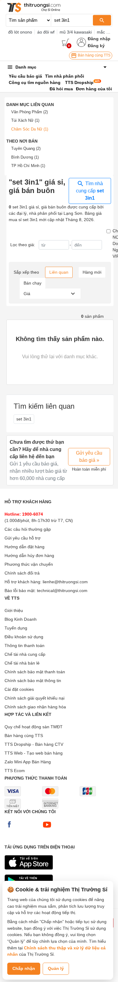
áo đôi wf (45, 32)
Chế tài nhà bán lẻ (22, 663)
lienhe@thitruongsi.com (65, 581)
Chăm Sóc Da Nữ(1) (29, 129)
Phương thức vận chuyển (29, 564)
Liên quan (58, 272)
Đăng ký (96, 45)
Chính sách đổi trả (22, 573)
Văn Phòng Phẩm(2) (29, 112)
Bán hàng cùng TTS (93, 55)
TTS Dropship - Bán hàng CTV (34, 744)
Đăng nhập (99, 38)
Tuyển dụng (16, 628)
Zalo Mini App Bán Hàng (28, 761)
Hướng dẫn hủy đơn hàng (29, 555)
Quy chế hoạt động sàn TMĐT (34, 726)
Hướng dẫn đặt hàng (24, 546)
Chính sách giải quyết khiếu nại (34, 698)
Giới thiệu (14, 610)
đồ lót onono (20, 32)
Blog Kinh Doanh (21, 619)
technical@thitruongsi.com (62, 590)
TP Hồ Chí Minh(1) (28, 165)
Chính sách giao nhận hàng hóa (35, 706)
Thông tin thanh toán (24, 645)
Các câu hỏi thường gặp (28, 529)
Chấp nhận (23, 968)
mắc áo (104, 32)
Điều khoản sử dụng (24, 636)
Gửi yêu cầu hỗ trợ (23, 538)
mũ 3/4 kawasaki (76, 32)
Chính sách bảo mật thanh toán (35, 671)
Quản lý (56, 968)
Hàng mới (92, 272)
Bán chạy (32, 283)
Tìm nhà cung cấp (90, 191)
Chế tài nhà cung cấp (25, 654)
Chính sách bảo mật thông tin (33, 680)
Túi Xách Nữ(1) (25, 120)
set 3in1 (23, 419)
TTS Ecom (15, 770)
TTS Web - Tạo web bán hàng (34, 753)
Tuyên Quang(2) (26, 148)
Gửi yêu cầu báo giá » (89, 456)
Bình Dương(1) (25, 157)
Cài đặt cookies (19, 689)
